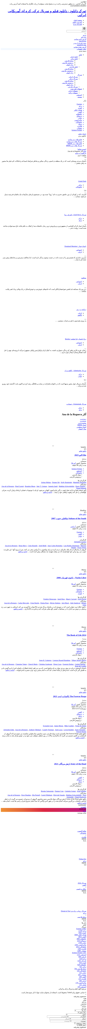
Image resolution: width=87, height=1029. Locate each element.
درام (80, 220)
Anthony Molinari (35, 730)
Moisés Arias (83, 604)
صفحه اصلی (77, 20)
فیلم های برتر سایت (75, 139)
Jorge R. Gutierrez (45, 660)
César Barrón (34, 603)
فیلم (80, 55)
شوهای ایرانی (73, 91)
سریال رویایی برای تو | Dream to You (73, 911)
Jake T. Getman (41, 486)
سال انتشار (82, 429)
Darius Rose (44, 603)
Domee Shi (56, 482)
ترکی (80, 185)
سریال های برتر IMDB (74, 145)
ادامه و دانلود (47, 492)
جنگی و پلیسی (81, 889)
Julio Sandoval (75, 603)
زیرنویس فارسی (67, 63)
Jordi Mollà (42, 546)
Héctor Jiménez (55, 603)
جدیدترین (83, 421)
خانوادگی (79, 187)
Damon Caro (59, 791)
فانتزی (83, 837)
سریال (79, 75)
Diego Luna (57, 664)
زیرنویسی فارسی (67, 71)
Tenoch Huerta (81, 732)
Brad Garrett (19, 486)
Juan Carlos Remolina (55, 546)
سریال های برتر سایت (74, 141)
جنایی (80, 376)
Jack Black (65, 603)
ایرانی (80, 252)
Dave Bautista (26, 795)
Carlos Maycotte (23, 603)
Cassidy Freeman (48, 730)
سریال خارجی (73, 87)
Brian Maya (23, 546)
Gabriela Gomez (70, 791)
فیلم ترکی (74, 59)
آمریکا (73, 463)
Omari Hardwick (80, 797)
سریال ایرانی (73, 77)
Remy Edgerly (80, 486)
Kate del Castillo (80, 666)
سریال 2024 (82, 883)
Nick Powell (82, 599)
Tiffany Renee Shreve (79, 660)
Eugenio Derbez (68, 664)
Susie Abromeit (80, 730)
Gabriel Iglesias (80, 664)
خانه (84, 151)
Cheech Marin (33, 664)
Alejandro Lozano (80, 542)
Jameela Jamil (53, 486)
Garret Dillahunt (46, 795)
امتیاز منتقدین (81, 427)
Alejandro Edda (8, 730)
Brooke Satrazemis (47, 791)
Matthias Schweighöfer (66, 486)
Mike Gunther (69, 726)
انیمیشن (79, 95)
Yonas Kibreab (81, 488)
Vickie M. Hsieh (80, 726)
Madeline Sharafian (79, 482)
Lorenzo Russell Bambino (61, 660)
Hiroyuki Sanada (59, 795)
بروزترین (83, 419)
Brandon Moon (30, 486)
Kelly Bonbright (66, 482)
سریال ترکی (73, 79)
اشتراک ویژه (77, 24)
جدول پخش (82, 134)
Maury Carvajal (71, 599)
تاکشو (80, 315)
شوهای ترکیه (73, 93)
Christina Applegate (45, 664)
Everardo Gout (48, 726)
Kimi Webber (81, 791)
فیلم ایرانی (74, 57)
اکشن (84, 885)
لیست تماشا (82, 149)
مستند (80, 97)
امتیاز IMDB (81, 425)
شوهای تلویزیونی (76, 89)
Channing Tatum (21, 664)
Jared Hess (61, 599)
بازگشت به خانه (80, 153)
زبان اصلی (69, 65)
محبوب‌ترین (82, 423)
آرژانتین (73, 526)
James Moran (58, 726)
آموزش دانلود (77, 22)
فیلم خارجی (73, 67)
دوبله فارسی (69, 61)
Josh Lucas (58, 730)
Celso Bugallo (32, 546)
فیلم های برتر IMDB (75, 143)
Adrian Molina (46, 482)
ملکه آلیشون (81, 831)
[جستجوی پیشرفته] (84, 28)
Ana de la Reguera (7, 486)
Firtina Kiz (82, 859)
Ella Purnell (36, 795)
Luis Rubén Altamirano (71, 546)
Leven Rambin (69, 730)
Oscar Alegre (81, 548)
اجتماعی (79, 250)
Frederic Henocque (49, 599)
